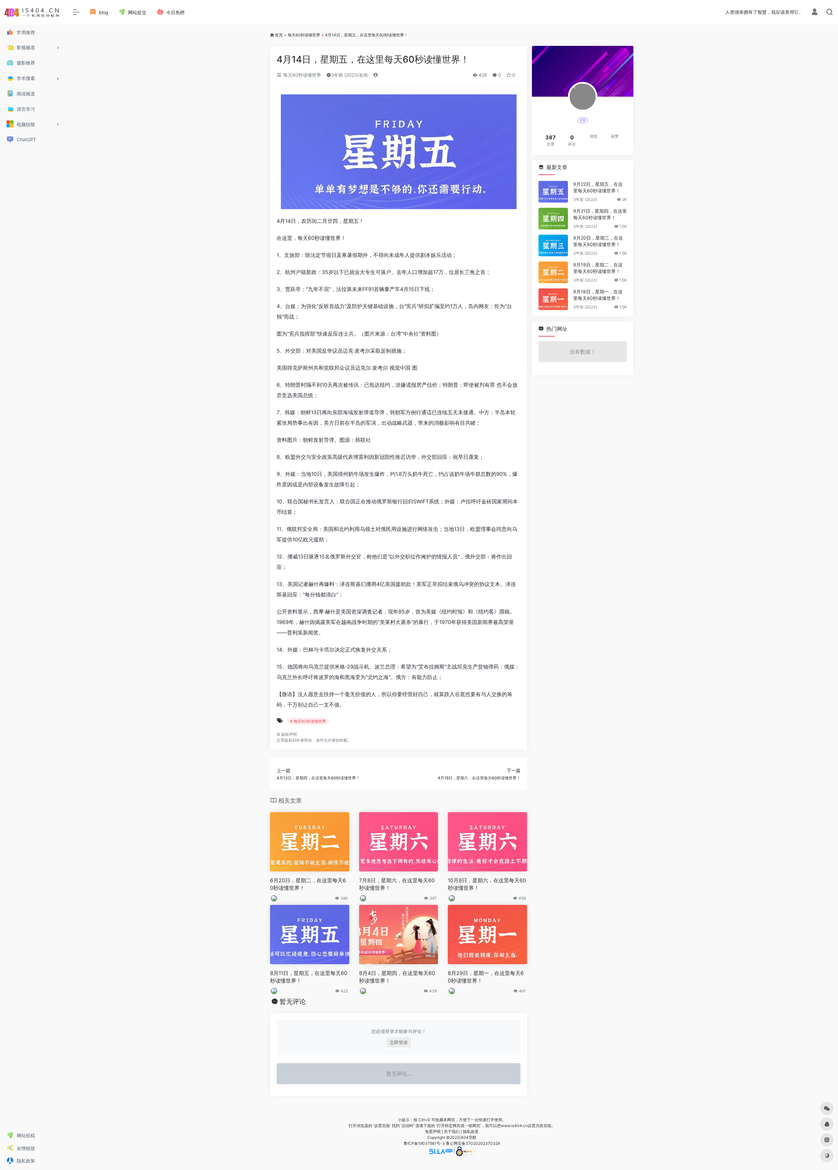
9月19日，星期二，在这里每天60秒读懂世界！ (598, 268)
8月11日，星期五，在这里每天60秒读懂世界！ (308, 977)
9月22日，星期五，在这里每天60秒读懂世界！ (598, 187)
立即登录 (399, 1042)
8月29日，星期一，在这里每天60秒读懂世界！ (486, 977)
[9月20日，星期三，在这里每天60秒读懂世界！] (553, 245)
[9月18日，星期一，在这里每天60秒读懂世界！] (553, 299)
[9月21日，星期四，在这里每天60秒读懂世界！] (553, 218)
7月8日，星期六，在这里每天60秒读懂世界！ (397, 884)
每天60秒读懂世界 (304, 34)
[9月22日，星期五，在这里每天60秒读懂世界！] (553, 192)
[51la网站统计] (441, 1150)
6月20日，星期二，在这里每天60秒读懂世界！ (308, 884)
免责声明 (433, 1131)
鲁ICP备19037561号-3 (424, 1143)
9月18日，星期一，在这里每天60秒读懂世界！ (598, 295)
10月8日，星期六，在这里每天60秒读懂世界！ (487, 884)
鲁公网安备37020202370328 (473, 1143)
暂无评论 (293, 1001)
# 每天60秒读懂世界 (308, 721)
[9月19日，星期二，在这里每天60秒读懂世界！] (553, 272)
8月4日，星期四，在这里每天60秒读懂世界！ (397, 977)
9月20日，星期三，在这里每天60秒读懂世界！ (598, 241)
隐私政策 (471, 1131)
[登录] (814, 12)
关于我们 (452, 1131)
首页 (279, 34)
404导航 (468, 1137)
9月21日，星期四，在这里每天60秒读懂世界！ (600, 214)
